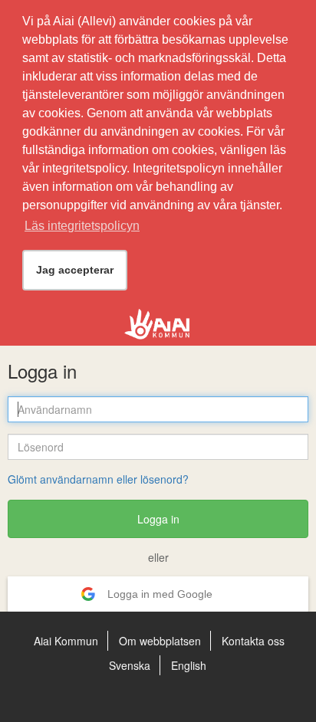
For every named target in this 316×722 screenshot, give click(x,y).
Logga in (158, 519)
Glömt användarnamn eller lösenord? (98, 479)
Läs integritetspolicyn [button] (82, 225)
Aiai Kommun (66, 640)
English (188, 665)
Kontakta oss (253, 640)
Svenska (129, 665)
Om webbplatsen (160, 640)
